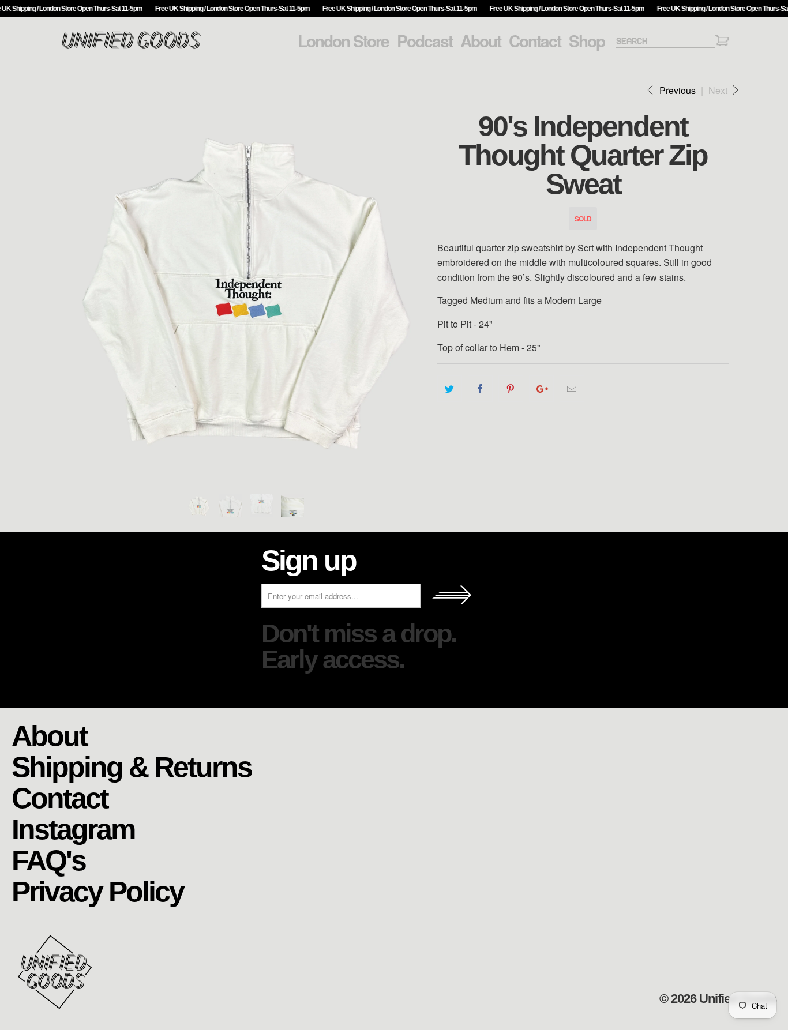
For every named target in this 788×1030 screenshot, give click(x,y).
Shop (587, 40)
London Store (343, 40)
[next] (417, 293)
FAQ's (48, 859)
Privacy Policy (97, 890)
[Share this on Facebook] (480, 388)
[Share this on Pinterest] (510, 388)
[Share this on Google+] (541, 388)
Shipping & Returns (132, 766)
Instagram (73, 828)
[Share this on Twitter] (449, 388)
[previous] (79, 293)
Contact (535, 40)
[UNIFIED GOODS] (131, 47)
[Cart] (722, 42)
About (480, 40)
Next (719, 90)
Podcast (424, 40)
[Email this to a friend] (572, 388)
